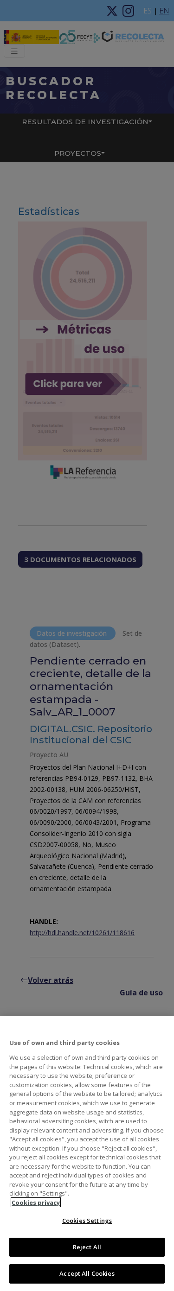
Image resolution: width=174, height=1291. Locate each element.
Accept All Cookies (86, 1273)
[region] (87, 1153)
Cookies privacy (36, 1202)
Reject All (87, 1247)
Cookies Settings (87, 1220)
